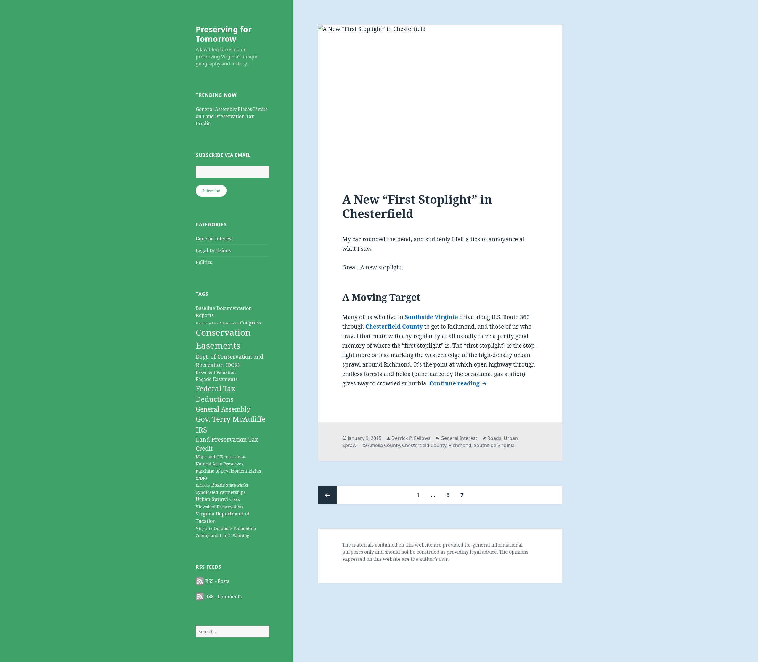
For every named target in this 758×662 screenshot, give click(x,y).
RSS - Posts (216, 581)
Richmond (460, 445)
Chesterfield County (394, 326)
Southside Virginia (431, 317)
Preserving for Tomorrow (224, 34)
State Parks (237, 485)
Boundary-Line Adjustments (217, 323)
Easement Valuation (216, 372)
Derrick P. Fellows (411, 438)
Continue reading (458, 383)
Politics (204, 262)
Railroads (203, 485)
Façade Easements (216, 379)
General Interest (214, 238)
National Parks (235, 457)
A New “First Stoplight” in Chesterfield (417, 206)
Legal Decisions (213, 250)
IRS (201, 430)
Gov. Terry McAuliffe (231, 419)
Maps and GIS (209, 456)
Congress (250, 322)
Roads (218, 484)
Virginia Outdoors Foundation (226, 528)
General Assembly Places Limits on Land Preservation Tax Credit (231, 116)
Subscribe (211, 190)
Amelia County (384, 445)
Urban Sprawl (212, 499)
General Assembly (223, 409)
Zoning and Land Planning (222, 535)
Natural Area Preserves (219, 464)
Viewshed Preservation (219, 507)
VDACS (234, 500)
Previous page (327, 495)
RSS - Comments (223, 596)
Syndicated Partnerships (220, 492)
